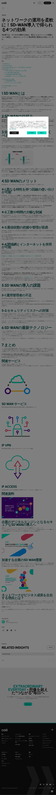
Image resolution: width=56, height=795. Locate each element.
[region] (28, 127)
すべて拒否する (31, 132)
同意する (41, 132)
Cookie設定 (14, 132)
